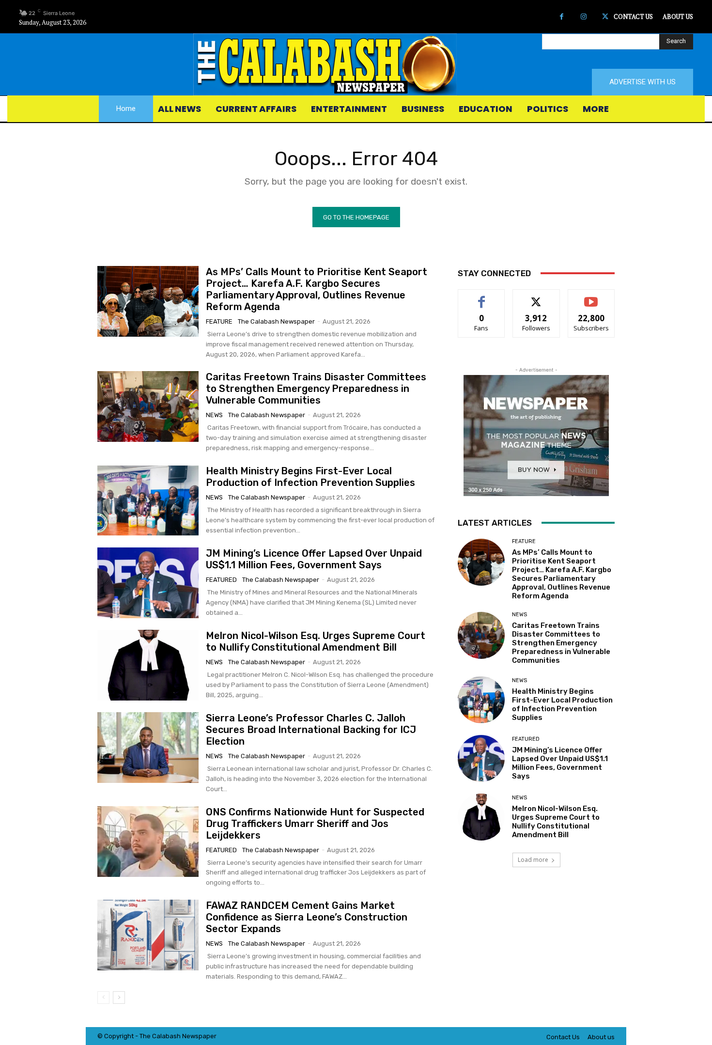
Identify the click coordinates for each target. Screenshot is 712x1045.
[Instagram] (583, 16)
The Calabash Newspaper (276, 321)
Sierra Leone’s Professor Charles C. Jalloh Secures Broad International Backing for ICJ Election (311, 729)
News (214, 415)
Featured (221, 580)
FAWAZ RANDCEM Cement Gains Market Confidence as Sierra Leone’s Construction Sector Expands (306, 917)
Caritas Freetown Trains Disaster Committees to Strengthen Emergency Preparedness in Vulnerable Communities (316, 388)
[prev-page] (103, 997)
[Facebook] (561, 16)
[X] (605, 16)
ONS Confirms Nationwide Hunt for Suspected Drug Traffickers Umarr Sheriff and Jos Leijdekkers (315, 823)
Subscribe (591, 296)
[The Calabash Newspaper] (356, 64)
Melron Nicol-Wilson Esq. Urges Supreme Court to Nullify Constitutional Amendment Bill (315, 641)
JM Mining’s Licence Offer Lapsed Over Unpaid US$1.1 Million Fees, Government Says (314, 559)
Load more (533, 860)
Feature (219, 321)
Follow (536, 296)
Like (481, 296)
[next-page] (119, 997)
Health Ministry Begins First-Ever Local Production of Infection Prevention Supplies (310, 476)
